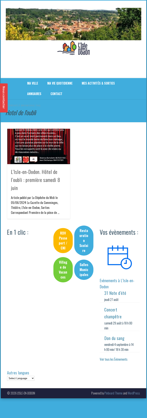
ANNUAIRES (34, 93)
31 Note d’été (115, 293)
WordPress (134, 393)
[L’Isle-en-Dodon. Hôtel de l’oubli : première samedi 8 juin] (38, 146)
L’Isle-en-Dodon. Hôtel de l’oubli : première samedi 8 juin (35, 180)
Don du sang (114, 338)
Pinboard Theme (113, 393)
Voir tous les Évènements (113, 359)
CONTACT (56, 93)
